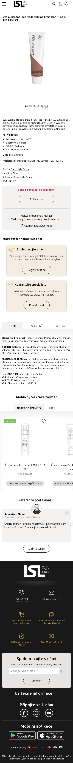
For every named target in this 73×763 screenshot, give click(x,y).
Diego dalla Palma (20, 169)
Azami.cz (59, 758)
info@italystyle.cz (51, 599)
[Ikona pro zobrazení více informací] (61, 671)
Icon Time (13, 173)
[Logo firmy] (20, 4)
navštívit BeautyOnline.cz (37, 225)
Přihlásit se (36, 199)
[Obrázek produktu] (37, 58)
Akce (52, 408)
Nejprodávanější (29, 408)
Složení (36, 326)
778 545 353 (22, 599)
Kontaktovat (36, 305)
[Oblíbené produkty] (67, 3)
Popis (12, 326)
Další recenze (36, 548)
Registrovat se (36, 270)
